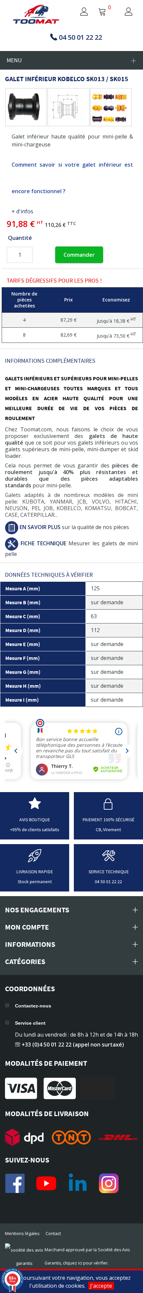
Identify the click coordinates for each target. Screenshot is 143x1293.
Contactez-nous (33, 1005)
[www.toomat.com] (36, 14)
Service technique (108, 872)
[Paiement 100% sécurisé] (108, 807)
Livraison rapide (34, 872)
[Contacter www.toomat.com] (108, 859)
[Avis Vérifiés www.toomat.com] (35, 807)
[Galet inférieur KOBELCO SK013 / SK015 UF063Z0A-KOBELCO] (24, 107)
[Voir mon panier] (102, 12)
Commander (79, 254)
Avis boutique (34, 820)
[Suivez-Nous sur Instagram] (109, 1183)
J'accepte (101, 1285)
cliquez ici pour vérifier (85, 1263)
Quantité (20, 238)
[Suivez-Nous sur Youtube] (46, 1183)
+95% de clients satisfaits (34, 830)
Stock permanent (35, 882)
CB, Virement (108, 830)
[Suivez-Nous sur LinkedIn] (77, 1183)
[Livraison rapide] (34, 859)
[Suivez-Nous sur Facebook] (15, 1183)
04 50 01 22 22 (108, 882)
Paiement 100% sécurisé (108, 820)
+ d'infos (22, 211)
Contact (53, 1233)
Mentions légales (22, 1233)
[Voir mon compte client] (77, 12)
